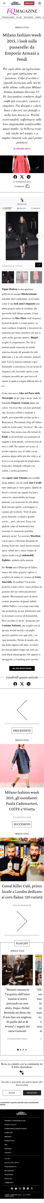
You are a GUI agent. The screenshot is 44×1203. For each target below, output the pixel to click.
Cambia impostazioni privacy (15, 1129)
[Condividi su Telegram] (28, 177)
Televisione (28, 17)
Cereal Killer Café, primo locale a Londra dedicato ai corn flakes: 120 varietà (22, 891)
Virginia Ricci (23, 149)
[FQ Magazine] (22, 11)
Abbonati (29, 3)
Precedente (22, 730)
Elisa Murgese (23, 905)
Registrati (32, 1093)
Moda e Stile (22, 27)
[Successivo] (21, 923)
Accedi (12, 1093)
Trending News (8, 17)
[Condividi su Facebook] (15, 177)
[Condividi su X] (22, 177)
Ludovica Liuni (23, 817)
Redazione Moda (19, 1039)
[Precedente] (21, 712)
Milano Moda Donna (22, 668)
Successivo (22, 824)
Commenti (19, 186)
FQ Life (19, 17)
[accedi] (39, 3)
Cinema (38, 17)
